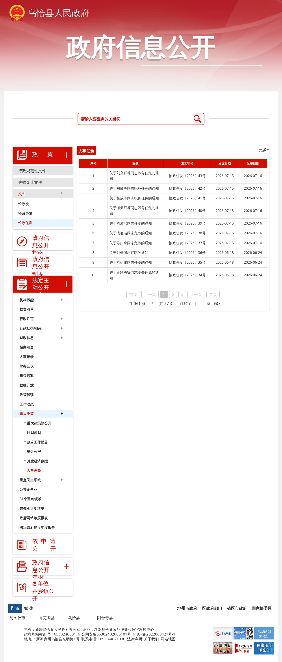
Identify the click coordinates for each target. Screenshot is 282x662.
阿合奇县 (105, 617)
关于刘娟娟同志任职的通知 (130, 262)
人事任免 (34, 470)
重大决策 (27, 413)
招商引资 (27, 347)
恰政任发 (25, 222)
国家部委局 (262, 608)
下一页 (196, 294)
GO (217, 303)
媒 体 (28, 608)
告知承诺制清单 (32, 508)
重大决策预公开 (39, 422)
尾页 (213, 294)
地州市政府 (187, 608)
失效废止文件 (30, 182)
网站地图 (168, 638)
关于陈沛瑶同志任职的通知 (130, 223)
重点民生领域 (30, 479)
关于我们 (151, 638)
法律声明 (134, 638)
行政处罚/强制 (31, 328)
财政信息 (27, 337)
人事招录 (27, 356)
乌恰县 (74, 617)
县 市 (14, 608)
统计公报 (34, 451)
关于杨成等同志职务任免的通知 (134, 198)
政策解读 (27, 394)
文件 (22, 193)
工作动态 (27, 404)
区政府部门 (212, 608)
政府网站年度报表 (34, 517)
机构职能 (27, 299)
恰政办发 (25, 213)
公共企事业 (28, 489)
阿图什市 (17, 617)
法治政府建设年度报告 (37, 527)
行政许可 (27, 318)
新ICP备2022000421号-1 (153, 634)
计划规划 (34, 432)
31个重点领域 (30, 498)
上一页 (150, 294)
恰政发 (23, 203)
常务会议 (27, 366)
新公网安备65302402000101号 (104, 634)
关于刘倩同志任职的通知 (128, 252)
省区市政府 (237, 608)
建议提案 (27, 375)
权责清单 (27, 309)
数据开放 (27, 385)
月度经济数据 (37, 460)
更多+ (264, 149)
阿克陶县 (47, 617)
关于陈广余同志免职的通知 (130, 242)
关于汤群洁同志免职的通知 (130, 233)
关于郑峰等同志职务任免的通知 (134, 188)
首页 (133, 294)
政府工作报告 (37, 441)
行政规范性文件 (32, 170)
